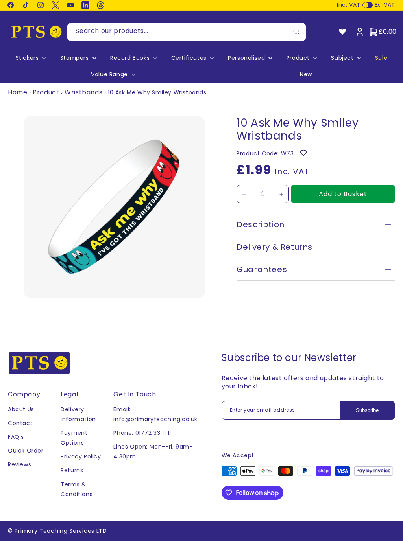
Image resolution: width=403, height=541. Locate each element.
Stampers (74, 57)
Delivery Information (78, 414)
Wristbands (83, 92)
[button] (30, 58)
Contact (20, 423)
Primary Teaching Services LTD (61, 531)
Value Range (109, 74)
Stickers (27, 57)
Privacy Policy (81, 456)
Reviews (19, 464)
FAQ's (16, 437)
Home (17, 92)
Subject (342, 57)
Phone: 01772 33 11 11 (142, 433)
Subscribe (367, 410)
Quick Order (26, 451)
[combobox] (186, 32)
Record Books (130, 57)
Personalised (246, 57)
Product (298, 57)
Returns (72, 470)
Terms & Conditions (76, 489)
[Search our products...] (296, 32)
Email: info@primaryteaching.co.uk (155, 414)
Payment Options (74, 438)
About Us (21, 409)
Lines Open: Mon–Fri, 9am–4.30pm (153, 451)
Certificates (189, 57)
